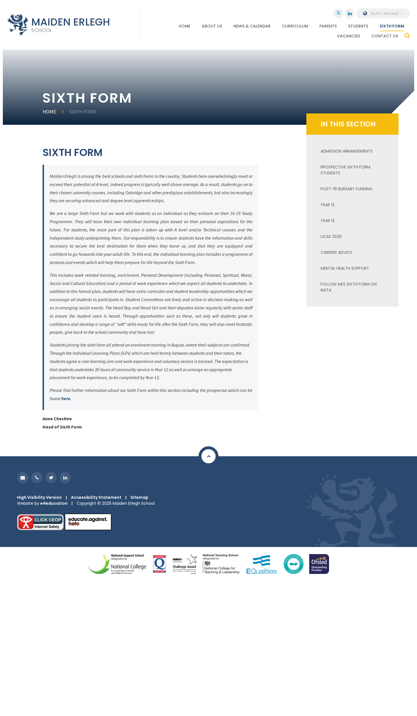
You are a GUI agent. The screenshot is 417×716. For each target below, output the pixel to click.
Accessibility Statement (96, 497)
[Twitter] (338, 13)
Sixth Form (82, 111)
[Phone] (37, 477)
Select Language (385, 13)
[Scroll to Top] (208, 456)
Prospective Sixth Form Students (345, 170)
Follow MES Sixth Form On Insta (349, 287)
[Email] (22, 477)
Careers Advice (336, 252)
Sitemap (139, 497)
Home (49, 111)
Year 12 (327, 205)
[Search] (407, 35)
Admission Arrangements (347, 151)
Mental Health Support (345, 268)
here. (66, 398)
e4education (54, 503)
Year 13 (327, 220)
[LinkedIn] (350, 13)
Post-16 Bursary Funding (346, 189)
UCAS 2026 (331, 236)
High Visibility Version (39, 497)
